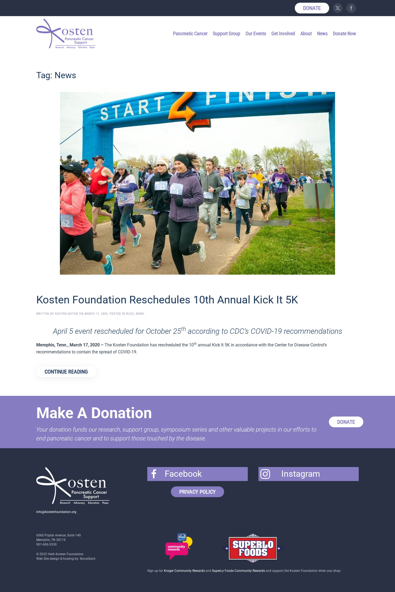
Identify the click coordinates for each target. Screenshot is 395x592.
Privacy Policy (197, 492)
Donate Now (344, 33)
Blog (130, 313)
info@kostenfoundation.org (56, 512)
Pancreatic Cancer (190, 33)
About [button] (306, 33)
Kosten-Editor (66, 313)
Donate (312, 8)
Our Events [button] (256, 33)
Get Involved (283, 33)
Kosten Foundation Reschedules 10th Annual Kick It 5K (167, 299)
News (322, 33)
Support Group (226, 33)
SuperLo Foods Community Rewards (238, 571)
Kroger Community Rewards (184, 571)
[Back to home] (66, 33)
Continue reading (66, 371)
